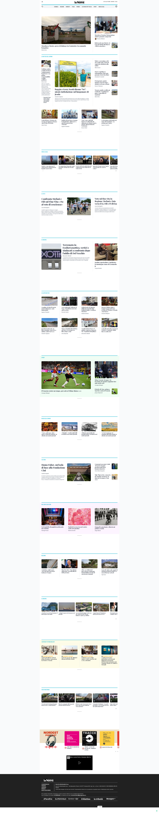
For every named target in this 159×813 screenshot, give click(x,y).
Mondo (78, 6)
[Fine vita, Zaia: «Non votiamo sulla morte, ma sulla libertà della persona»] (70, 563)
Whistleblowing (46, 790)
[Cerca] (42, 6)
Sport (95, 6)
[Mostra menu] (42, 1)
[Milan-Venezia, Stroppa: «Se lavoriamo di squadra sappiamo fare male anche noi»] (106, 369)
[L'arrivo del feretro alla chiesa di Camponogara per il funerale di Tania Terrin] (84, 160)
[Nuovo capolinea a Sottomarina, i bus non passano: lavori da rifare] (115, 74)
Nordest (68, 6)
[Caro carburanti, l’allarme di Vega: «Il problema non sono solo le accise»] (70, 301)
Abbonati (112, 1)
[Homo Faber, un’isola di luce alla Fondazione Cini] (79, 472)
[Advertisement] (79, 11)
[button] (79, 762)
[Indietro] (42, 170)
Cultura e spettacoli (87, 6)
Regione (62, 6)
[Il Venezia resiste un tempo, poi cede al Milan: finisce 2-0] (66, 375)
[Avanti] (116, 170)
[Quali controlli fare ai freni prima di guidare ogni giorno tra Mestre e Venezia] (49, 650)
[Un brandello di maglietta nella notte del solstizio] (52, 516)
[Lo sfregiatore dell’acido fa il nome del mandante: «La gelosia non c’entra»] (109, 114)
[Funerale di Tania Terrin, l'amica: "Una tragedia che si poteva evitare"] (101, 160)
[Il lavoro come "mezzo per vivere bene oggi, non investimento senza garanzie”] (84, 697)
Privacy (43, 788)
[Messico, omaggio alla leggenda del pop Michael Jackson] (67, 697)
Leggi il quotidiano (106, 1)
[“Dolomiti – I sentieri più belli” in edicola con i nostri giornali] (70, 426)
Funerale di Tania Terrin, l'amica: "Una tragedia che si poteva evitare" (47, 100)
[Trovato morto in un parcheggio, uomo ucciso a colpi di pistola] (49, 697)
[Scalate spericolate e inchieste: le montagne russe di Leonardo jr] (106, 251)
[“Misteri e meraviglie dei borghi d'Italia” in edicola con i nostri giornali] (89, 426)
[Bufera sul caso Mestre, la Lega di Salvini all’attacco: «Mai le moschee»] (115, 45)
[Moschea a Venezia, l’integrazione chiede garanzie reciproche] (106, 24)
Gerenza (43, 787)
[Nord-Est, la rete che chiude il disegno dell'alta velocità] (70, 650)
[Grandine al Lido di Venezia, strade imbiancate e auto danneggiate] (49, 301)
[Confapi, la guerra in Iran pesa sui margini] (67, 606)
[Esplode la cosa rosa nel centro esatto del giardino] (79, 516)
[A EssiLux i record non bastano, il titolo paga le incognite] (49, 606)
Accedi (116, 1)
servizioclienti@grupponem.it (78, 795)
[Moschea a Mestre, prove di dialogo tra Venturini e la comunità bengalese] (66, 30)
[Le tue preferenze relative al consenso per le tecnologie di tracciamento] (157, 811)
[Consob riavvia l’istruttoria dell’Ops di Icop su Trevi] (101, 606)
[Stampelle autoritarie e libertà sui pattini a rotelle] (106, 516)
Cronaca (56, 6)
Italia (73, 6)
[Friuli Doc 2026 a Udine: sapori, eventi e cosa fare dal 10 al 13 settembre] (89, 650)
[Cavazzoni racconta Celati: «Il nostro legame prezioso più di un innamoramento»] (115, 466)
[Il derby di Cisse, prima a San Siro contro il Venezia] (115, 391)
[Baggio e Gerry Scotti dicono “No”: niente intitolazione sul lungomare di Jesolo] (73, 73)
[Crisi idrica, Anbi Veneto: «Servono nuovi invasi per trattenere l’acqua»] (49, 563)
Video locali (101, 6)
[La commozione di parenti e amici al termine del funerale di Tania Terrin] (67, 160)
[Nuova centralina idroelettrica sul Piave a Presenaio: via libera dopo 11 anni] (70, 322)
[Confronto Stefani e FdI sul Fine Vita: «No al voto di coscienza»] (79, 206)
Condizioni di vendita (45, 785)
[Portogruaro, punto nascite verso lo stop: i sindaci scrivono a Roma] (115, 83)
